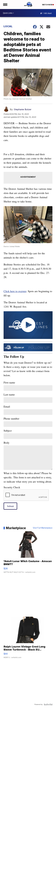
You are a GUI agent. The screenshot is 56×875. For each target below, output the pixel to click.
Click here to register (15, 291)
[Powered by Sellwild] (48, 704)
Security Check (12, 487)
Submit (10, 506)
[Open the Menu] (5, 4)
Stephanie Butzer (22, 109)
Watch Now (47, 5)
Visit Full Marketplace (42, 528)
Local (8, 26)
